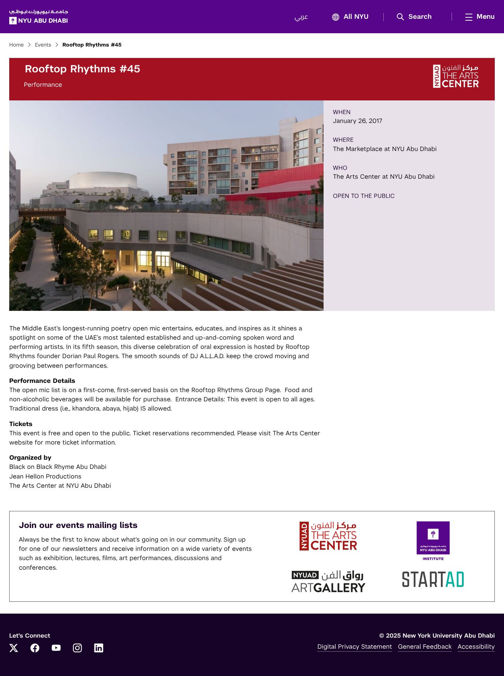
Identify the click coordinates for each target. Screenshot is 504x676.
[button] (417, 17)
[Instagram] (77, 648)
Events (43, 45)
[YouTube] (56, 648)
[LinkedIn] (99, 648)
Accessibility (476, 646)
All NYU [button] (356, 17)
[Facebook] (35, 648)
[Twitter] (13, 648)
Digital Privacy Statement (354, 646)
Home (16, 45)
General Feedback (425, 646)
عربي (301, 17)
